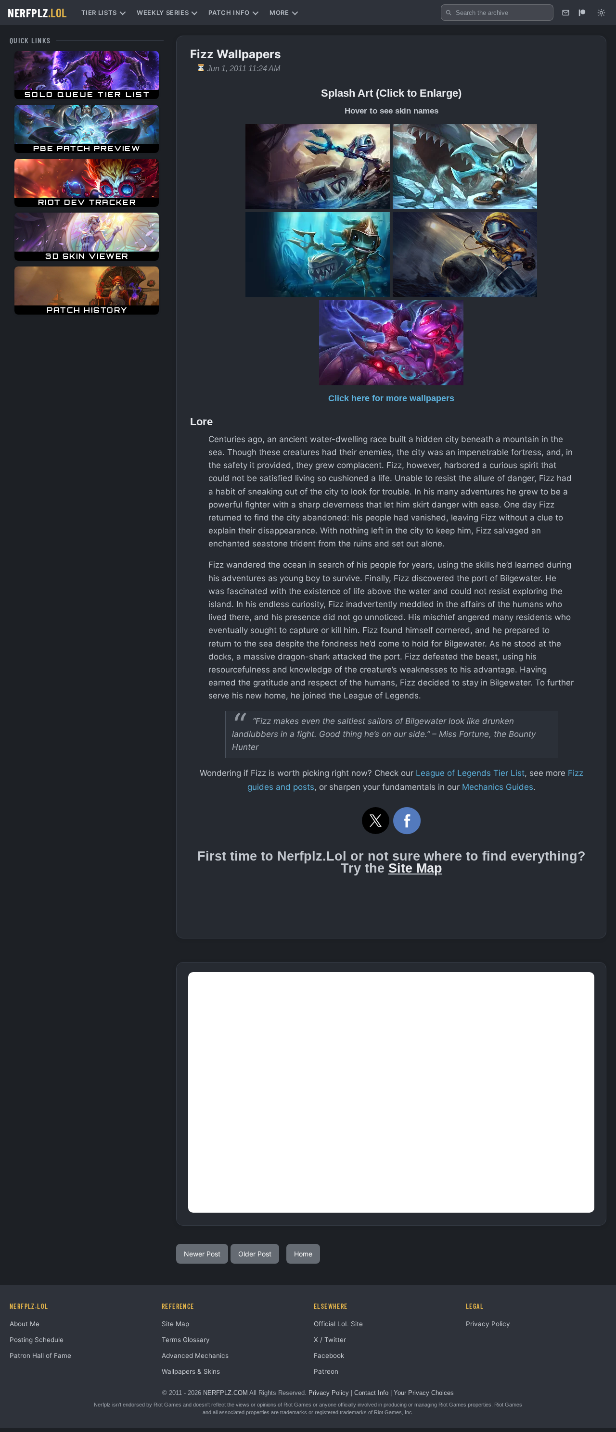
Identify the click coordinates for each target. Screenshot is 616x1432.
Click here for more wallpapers (391, 398)
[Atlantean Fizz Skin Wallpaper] (317, 254)
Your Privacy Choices (424, 1392)
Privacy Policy (488, 1324)
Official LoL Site (338, 1324)
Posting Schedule (37, 1339)
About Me (24, 1324)
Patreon (326, 1371)
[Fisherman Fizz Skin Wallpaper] (465, 254)
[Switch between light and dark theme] (601, 12)
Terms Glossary (186, 1339)
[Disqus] (391, 1092)
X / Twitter (330, 1339)
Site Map (415, 868)
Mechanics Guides (497, 787)
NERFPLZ (37, 12)
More (279, 12)
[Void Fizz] (391, 342)
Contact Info (371, 1392)
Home (303, 1254)
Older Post (254, 1254)
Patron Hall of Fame (40, 1355)
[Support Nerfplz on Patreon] (582, 12)
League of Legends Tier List (470, 773)
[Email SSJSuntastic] (565, 12)
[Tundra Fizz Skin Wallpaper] (465, 166)
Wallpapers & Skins (191, 1371)
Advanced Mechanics (195, 1355)
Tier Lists (99, 12)
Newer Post (202, 1254)
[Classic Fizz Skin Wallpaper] (317, 166)
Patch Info (229, 12)
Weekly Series (163, 12)
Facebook (329, 1355)
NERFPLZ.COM (225, 1392)
